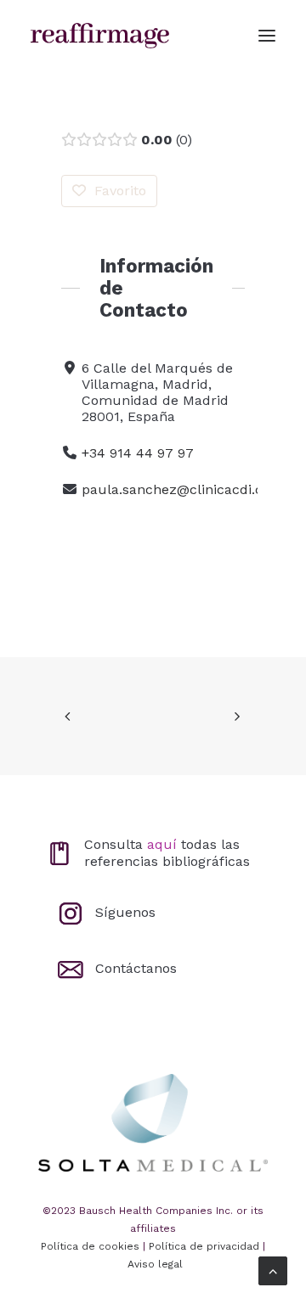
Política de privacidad (204, 1246)
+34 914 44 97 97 (138, 453)
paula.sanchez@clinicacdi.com (183, 489)
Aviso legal (155, 1264)
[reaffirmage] (100, 35)
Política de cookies (90, 1246)
